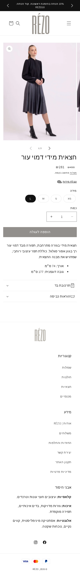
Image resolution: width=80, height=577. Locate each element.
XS (69, 199)
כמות (73, 208)
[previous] (8, 5)
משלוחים (65, 433)
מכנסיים (65, 396)
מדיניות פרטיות (60, 472)
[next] (72, 5)
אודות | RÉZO (62, 423)
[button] (69, 23)
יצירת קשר (64, 452)
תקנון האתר (63, 462)
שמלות (66, 367)
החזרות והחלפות (60, 443)
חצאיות (66, 387)
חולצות (66, 377)
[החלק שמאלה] (30, 148)
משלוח (73, 172)
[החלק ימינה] (49, 148)
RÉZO (36, 569)
